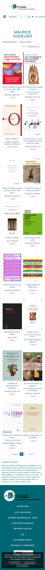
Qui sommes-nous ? (22, 540)
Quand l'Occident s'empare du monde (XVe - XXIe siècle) (12, 190)
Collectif (33, 290)
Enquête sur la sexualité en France (12, 436)
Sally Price (12, 337)
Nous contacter (22, 512)
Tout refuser (22, 565)
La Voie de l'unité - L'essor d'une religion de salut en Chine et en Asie (32, 141)
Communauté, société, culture (32, 238)
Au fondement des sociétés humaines (33, 88)
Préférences (14, 562)
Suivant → (31, 454)
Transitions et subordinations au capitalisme (12, 385)
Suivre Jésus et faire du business (32, 384)
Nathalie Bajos (9, 443)
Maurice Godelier (12, 95)
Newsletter (22, 506)
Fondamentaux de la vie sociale (12, 286)
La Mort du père (33, 332)
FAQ (22, 534)
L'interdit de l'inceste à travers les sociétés (33, 189)
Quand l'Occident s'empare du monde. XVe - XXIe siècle (12, 89)
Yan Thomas (29, 340)
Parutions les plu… (33, 46)
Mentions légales (22, 528)
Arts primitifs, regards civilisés (12, 333)
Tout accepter (29, 562)
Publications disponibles (9, 42)
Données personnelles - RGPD (22, 518)
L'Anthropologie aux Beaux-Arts (32, 286)
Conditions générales (22, 523)
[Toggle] (5, 16)
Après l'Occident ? (12, 139)
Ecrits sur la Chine (12, 237)
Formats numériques (25, 42)
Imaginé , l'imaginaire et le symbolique (32, 436)
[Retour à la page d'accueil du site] (22, 6)
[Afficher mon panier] (32, 16)
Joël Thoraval (12, 241)
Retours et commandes (22, 545)
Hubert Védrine (12, 142)
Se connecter (40, 16)
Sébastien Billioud (33, 146)
